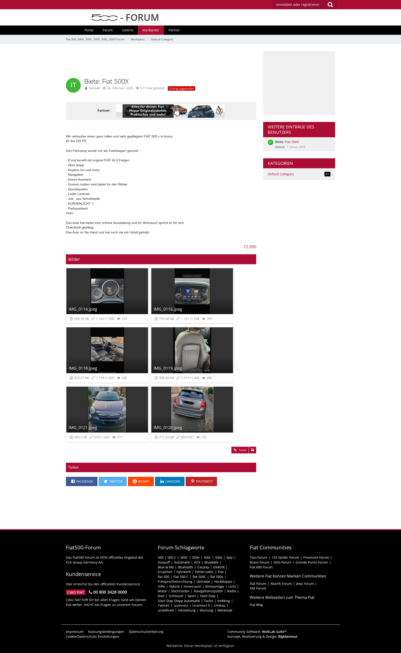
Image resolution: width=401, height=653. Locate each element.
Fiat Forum (258, 583)
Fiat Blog (256, 604)
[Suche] (330, 4)
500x (218, 557)
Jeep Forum (305, 583)
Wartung (206, 610)
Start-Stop (208, 596)
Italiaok (280, 147)
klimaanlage (214, 586)
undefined (166, 610)
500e (196, 557)
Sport (192, 596)
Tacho (208, 601)
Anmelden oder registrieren (298, 4)
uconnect (181, 605)
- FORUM (138, 17)
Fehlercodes (204, 572)
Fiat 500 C (180, 576)
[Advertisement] (161, 61)
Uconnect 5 (201, 605)
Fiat (220, 572)
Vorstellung (187, 610)
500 (160, 557)
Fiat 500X (292, 142)
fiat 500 (163, 576)
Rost (161, 596)
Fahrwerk (183, 572)
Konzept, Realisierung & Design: (262, 636)
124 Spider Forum (285, 557)
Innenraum (192, 586)
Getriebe (203, 581)
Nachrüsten (180, 591)
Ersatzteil (165, 572)
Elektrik (219, 567)
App (229, 557)
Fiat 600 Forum (261, 567)
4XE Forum (258, 588)
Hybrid (174, 586)
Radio (231, 591)
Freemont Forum (316, 557)
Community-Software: (257, 631)
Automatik (182, 562)
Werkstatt (224, 610)
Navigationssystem (208, 591)
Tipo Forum (258, 557)
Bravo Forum (259, 562)
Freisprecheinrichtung (175, 581)
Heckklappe (223, 581)
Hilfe (161, 586)
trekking (223, 601)
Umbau (219, 605)
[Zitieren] (252, 450)
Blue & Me (166, 567)
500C (184, 557)
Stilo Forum (282, 562)
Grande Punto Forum (311, 562)
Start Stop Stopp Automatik (179, 601)
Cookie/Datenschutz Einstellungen (92, 636)
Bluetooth (185, 567)
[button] (81, 481)
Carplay (203, 567)
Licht (232, 586)
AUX (197, 562)
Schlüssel (176, 596)
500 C (172, 557)
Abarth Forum (281, 583)
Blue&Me (211, 562)
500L (207, 557)
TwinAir (164, 605)
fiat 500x (216, 576)
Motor (162, 591)
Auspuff (164, 562)
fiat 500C (199, 576)
